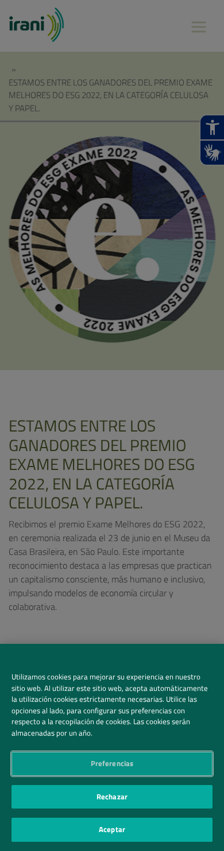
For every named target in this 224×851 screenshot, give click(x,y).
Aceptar (112, 829)
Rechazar (112, 796)
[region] (112, 747)
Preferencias (112, 763)
